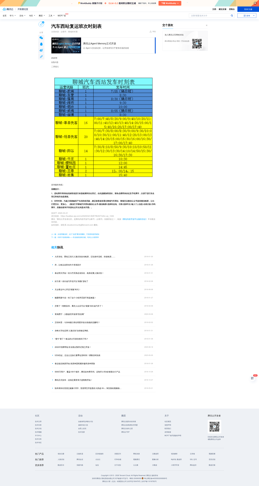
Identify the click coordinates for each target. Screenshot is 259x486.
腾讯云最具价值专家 (128, 421)
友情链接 (168, 432)
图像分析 (155, 459)
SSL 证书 (193, 459)
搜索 (232, 15)
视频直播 (212, 453)
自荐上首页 (82, 428)
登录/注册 (248, 9)
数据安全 (61, 465)
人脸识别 (61, 459)
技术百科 (38, 439)
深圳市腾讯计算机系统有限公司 (103, 478)
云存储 (192, 453)
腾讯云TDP (125, 432)
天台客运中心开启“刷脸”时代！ (68, 289)
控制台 (232, 9)
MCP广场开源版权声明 (173, 435)
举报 (154, 31)
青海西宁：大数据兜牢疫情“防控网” (69, 314)
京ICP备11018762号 (149, 481)
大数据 (154, 465)
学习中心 (38, 435)
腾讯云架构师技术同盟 (129, 425)
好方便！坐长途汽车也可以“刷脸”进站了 (71, 281)
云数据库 (155, 453)
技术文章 (38, 421)
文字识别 (117, 465)
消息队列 (117, 453)
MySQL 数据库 (176, 459)
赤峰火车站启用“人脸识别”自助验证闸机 (71, 330)
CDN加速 (117, 459)
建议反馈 (222, 9)
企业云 (98, 459)
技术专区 (38, 442)
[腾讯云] (8, 9)
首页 (4, 15)
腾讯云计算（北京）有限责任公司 (114, 481)
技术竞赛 (81, 432)
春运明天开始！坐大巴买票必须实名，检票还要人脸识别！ (79, 273)
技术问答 (38, 425)
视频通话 (136, 459)
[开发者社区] (23, 9)
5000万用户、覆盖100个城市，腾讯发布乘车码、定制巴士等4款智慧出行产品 (87, 371)
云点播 (135, 465)
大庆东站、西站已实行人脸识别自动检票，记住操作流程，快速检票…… (85, 256)
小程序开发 (175, 465)
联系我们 (168, 428)
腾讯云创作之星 (127, 428)
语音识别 (212, 459)
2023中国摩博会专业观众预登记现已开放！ (73, 347)
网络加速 (136, 453)
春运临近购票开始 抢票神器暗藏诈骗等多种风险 (75, 363)
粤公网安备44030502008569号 (155, 478)
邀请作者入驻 (83, 425)
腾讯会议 (80, 459)
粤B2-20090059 (136, 478)
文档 (214, 9)
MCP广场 (62, 15)
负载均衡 (80, 465)
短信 (97, 465)
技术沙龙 (38, 428)
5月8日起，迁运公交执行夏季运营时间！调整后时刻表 (77, 355)
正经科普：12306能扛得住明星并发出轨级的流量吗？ (77, 322)
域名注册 (61, 453)
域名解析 (174, 453)
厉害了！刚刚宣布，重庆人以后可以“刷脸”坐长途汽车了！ (79, 305)
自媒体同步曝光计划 (85, 421)
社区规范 (168, 421)
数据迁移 (212, 465)
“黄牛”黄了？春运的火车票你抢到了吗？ (71, 338)
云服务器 (80, 453)
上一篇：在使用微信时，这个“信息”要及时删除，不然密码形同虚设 (75, 234)
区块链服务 (100, 453)
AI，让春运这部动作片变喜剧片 (68, 264)
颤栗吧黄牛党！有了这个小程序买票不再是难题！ (75, 297)
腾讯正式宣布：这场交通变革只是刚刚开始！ (74, 380)
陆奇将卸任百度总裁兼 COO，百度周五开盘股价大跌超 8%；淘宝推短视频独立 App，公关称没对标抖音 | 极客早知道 (88, 388)
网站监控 (193, 465)
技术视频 (38, 432)
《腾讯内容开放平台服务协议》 (134, 219)
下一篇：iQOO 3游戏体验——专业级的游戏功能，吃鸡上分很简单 (75, 237)
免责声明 (168, 425)
